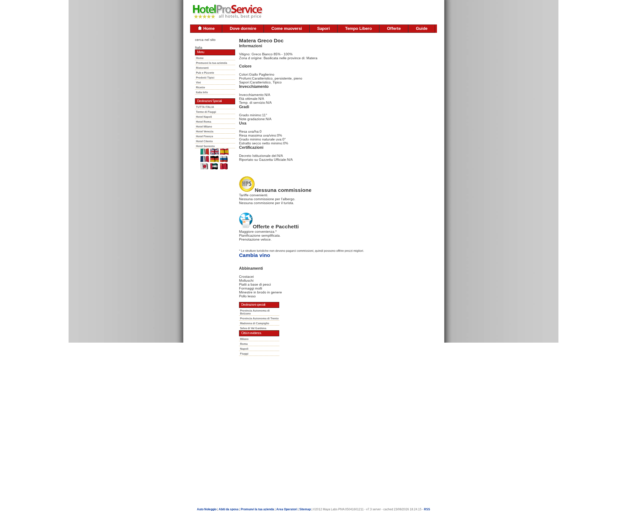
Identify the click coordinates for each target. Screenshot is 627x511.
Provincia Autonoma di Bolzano (255, 312)
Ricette (201, 87)
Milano (244, 338)
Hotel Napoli (204, 116)
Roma (244, 343)
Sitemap (305, 509)
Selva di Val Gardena (253, 328)
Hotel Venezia (204, 131)
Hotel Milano (204, 126)
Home (208, 28)
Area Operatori (287, 509)
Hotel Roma (203, 121)
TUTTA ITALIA (205, 106)
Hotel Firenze (204, 136)
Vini (199, 82)
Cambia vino (254, 255)
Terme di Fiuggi (206, 111)
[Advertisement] (379, 12)
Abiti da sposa (229, 509)
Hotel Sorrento (205, 146)
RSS (427, 509)
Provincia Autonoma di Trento (259, 318)
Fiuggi (244, 353)
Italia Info (202, 92)
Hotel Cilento (204, 141)
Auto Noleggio (207, 509)
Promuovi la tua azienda (211, 62)
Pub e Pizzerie (206, 72)
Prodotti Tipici (206, 77)
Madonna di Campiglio (254, 323)
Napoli (244, 348)
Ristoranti (203, 67)
